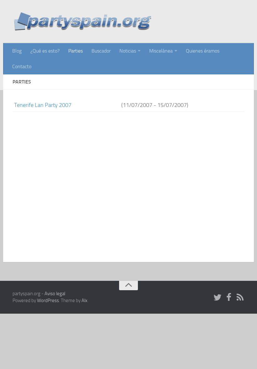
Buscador (101, 51)
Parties (75, 51)
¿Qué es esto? (45, 51)
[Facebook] (228, 297)
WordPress (48, 300)
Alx (84, 300)
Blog (17, 51)
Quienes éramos (202, 51)
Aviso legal (55, 293)
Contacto (21, 66)
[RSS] (240, 297)
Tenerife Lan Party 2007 (42, 105)
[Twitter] (217, 297)
